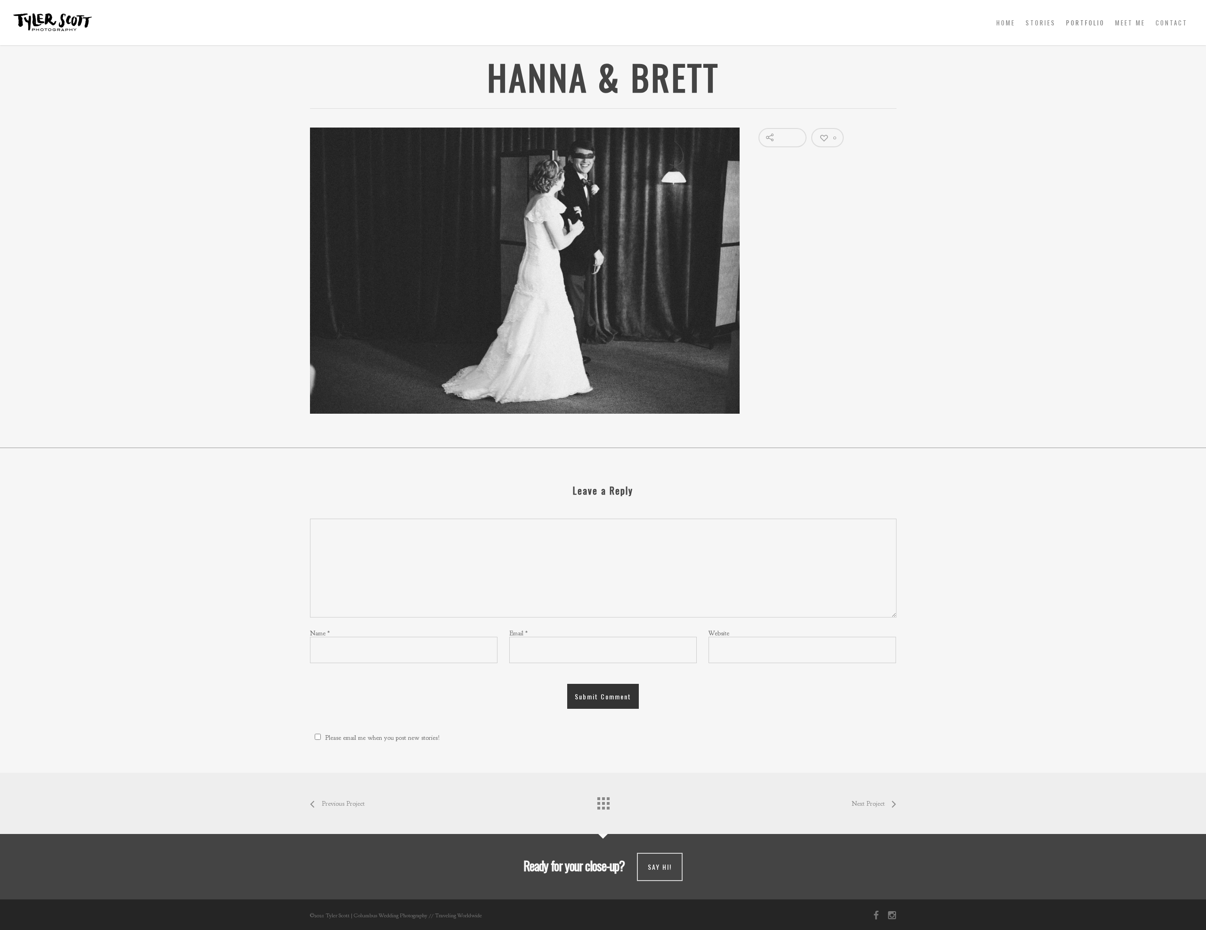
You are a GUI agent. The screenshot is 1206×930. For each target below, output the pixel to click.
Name (320, 633)
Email (518, 633)
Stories (1041, 22)
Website (719, 633)
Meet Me (1130, 22)
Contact (1172, 22)
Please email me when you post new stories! (382, 738)
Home (1005, 22)
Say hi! (660, 867)
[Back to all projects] (603, 801)
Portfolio (1085, 22)
